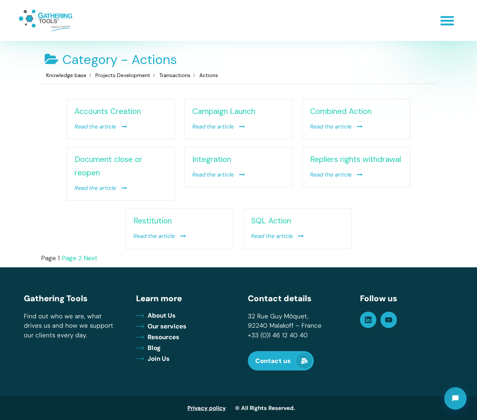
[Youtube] (388, 320)
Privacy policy (206, 408)
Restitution (152, 221)
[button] (447, 20)
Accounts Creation (108, 111)
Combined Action (341, 111)
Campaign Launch (223, 111)
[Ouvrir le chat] (455, 398)
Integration (211, 159)
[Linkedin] (368, 320)
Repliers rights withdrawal (355, 159)
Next (90, 258)
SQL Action (271, 221)
